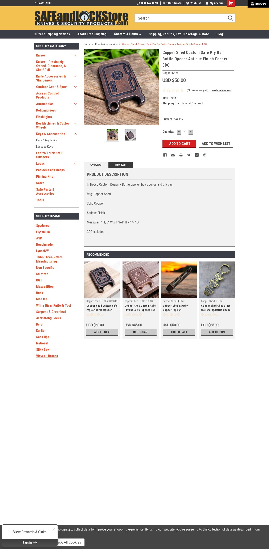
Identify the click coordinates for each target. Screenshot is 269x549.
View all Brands (47, 356)
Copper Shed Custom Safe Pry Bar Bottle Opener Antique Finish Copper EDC (164, 44)
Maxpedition (45, 287)
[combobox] (184, 18)
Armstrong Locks (48, 318)
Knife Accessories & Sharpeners (51, 78)
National (42, 343)
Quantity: (168, 131)
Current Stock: (172, 119)
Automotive (44, 104)
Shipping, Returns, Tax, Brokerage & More (179, 34)
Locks (40, 163)
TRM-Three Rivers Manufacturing (49, 259)
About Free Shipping (92, 34)
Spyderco (43, 226)
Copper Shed (93, 301)
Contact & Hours (126, 34)
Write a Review (221, 90)
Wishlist (195, 3)
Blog (219, 34)
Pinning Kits (44, 177)
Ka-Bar (41, 331)
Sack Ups (42, 337)
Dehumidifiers (46, 110)
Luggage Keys (44, 146)
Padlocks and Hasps (50, 170)
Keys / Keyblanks (46, 140)
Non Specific (45, 268)
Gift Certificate (172, 3)
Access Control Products (47, 95)
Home (87, 44)
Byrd (39, 324)
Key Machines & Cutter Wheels (52, 125)
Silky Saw (43, 350)
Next (155, 87)
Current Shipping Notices (52, 34)
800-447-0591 (149, 3)
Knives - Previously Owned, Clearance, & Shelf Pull (51, 66)
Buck (39, 293)
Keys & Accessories (50, 134)
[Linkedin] (197, 155)
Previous (88, 87)
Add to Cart (102, 332)
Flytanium (43, 232)
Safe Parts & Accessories (45, 192)
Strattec (42, 274)
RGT (39, 280)
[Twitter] (189, 155)
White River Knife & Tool (53, 305)
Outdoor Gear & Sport (51, 87)
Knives (41, 55)
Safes (40, 183)
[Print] (181, 155)
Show (258, 4)
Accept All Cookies (66, 542)
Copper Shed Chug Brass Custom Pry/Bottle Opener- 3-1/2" (217, 310)
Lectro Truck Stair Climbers (49, 155)
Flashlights (44, 117)
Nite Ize (41, 299)
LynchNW (42, 251)
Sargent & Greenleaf (51, 312)
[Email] (173, 155)
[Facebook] (165, 155)
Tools (40, 200)
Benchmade (44, 245)
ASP (39, 238)
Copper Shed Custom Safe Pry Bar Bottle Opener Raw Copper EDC (140, 310)
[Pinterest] (205, 155)
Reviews (120, 164)
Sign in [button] (28, 543)
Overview (95, 164)
